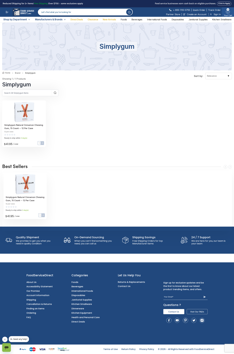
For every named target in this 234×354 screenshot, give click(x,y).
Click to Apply (224, 4)
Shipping (31, 299)
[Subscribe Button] (205, 297)
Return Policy (128, 349)
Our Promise (33, 291)
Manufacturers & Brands (49, 19)
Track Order (214, 10)
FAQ (28, 317)
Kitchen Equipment (82, 312)
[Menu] (7, 12)
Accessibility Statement (39, 286)
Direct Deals (77, 19)
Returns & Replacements (131, 282)
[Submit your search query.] (129, 12)
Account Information (37, 295)
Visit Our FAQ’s (197, 312)
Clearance (93, 19)
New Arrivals (109, 19)
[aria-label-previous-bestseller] (225, 167)
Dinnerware (78, 308)
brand (17, 73)
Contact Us (124, 286)
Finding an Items (35, 308)
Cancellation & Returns (39, 304)
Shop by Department (15, 19)
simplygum (30, 73)
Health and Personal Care (86, 317)
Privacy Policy (146, 349)
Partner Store (173, 14)
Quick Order (199, 10)
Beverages (136, 19)
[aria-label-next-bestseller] (230, 167)
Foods (124, 19)
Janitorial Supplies (198, 19)
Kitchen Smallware (221, 19)
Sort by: (198, 76)
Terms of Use (110, 349)
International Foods (157, 19)
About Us (31, 282)
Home (7, 73)
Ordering (31, 312)
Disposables (178, 19)
